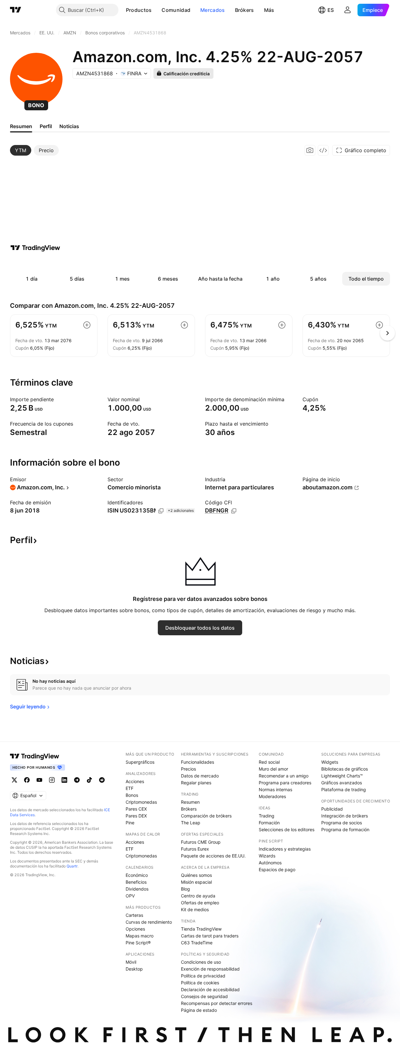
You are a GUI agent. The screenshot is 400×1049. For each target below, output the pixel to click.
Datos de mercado (200, 775)
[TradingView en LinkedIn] (64, 780)
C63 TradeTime (196, 942)
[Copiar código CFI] (234, 511)
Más (269, 10)
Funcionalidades (197, 762)
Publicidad (332, 809)
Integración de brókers (344, 815)
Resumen (190, 802)
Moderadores (272, 796)
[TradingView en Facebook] (26, 780)
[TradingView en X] (14, 780)
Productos (139, 10)
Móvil (131, 962)
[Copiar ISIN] (161, 511)
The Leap (190, 822)
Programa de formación (345, 829)
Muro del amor (273, 769)
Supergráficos (140, 762)
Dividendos (137, 889)
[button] (156, 10)
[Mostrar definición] (58, 399)
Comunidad (176, 10)
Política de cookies (200, 982)
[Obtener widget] (323, 150)
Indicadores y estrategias (285, 849)
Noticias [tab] (69, 126)
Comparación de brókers (206, 815)
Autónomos (270, 862)
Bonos (132, 795)
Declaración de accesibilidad (210, 989)
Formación (269, 822)
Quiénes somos (196, 875)
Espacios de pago (277, 869)
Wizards (267, 855)
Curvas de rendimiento (149, 922)
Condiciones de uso (201, 962)
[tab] (20, 150)
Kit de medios (195, 909)
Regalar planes (196, 782)
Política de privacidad (203, 975)
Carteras (134, 915)
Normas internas (275, 789)
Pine (130, 822)
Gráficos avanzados (341, 782)
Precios (188, 769)
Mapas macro (139, 935)
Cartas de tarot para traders (209, 935)
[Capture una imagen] (310, 150)
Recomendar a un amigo (283, 775)
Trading (266, 815)
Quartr (72, 866)
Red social (269, 762)
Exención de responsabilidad (210, 969)
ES (331, 10)
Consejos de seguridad (204, 996)
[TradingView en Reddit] (102, 780)
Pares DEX (136, 815)
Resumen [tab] (21, 126)
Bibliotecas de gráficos (344, 769)
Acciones (135, 781)
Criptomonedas (141, 802)
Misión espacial (196, 882)
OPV (130, 895)
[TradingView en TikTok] (89, 780)
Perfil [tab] (46, 126)
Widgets (329, 762)
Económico (137, 875)
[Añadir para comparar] (87, 325)
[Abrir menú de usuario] (347, 10)
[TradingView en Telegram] (76, 780)
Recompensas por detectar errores (216, 1003)
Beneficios (136, 882)
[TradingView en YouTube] (39, 780)
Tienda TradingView (201, 929)
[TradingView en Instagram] (52, 780)
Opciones (135, 929)
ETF (129, 788)
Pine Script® (138, 942)
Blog (185, 889)
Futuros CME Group (201, 842)
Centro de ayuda (198, 895)
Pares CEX (136, 809)
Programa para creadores (285, 782)
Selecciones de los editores (286, 829)
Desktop (134, 969)
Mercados (212, 10)
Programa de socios (341, 822)
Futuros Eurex (195, 849)
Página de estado (199, 1010)
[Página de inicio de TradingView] (15, 10)
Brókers (244, 10)
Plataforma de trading (343, 789)
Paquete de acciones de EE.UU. (213, 855)
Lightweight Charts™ (342, 775)
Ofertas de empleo (200, 902)
